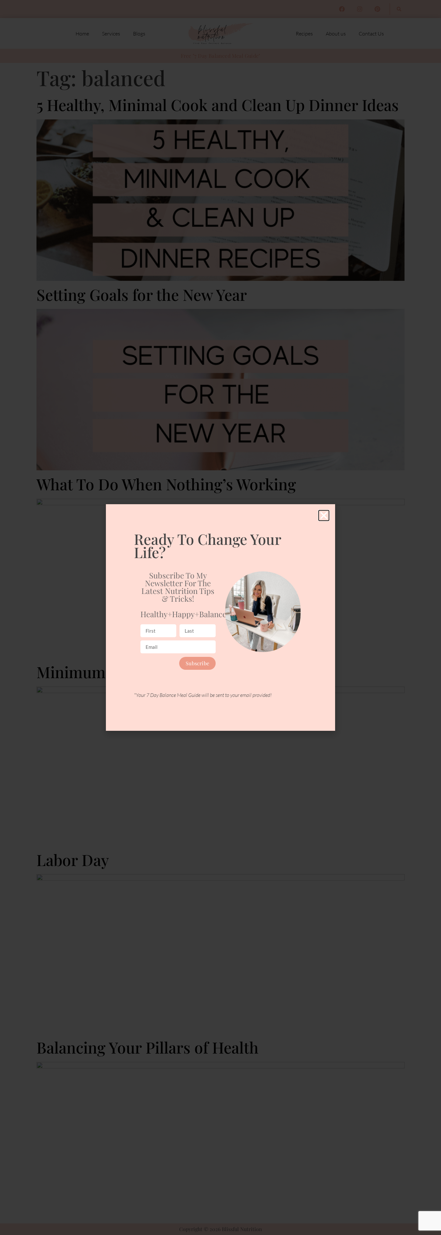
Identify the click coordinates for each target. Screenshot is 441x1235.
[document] (220, 617)
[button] (324, 515)
